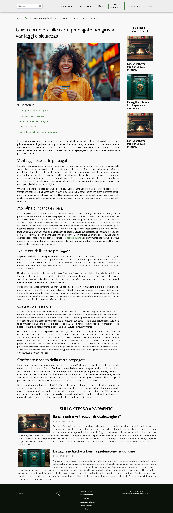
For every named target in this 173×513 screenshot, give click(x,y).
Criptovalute (66, 6)
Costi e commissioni (28, 126)
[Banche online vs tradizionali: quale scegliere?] (140, 48)
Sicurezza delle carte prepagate (33, 121)
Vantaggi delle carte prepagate (33, 110)
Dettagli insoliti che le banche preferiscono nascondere (138, 105)
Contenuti (27, 105)
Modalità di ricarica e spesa (31, 116)
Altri (150, 6)
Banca (101, 6)
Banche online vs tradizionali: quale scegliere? (136, 66)
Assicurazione (133, 6)
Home (19, 18)
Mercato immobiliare (116, 6)
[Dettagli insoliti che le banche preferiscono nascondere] (140, 87)
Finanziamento (84, 6)
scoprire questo (74, 238)
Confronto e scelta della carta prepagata (38, 132)
